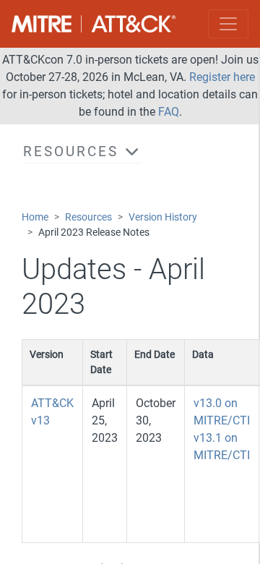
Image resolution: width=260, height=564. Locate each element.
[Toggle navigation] (228, 23)
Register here (222, 77)
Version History (163, 217)
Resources (88, 217)
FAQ (168, 112)
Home (35, 217)
